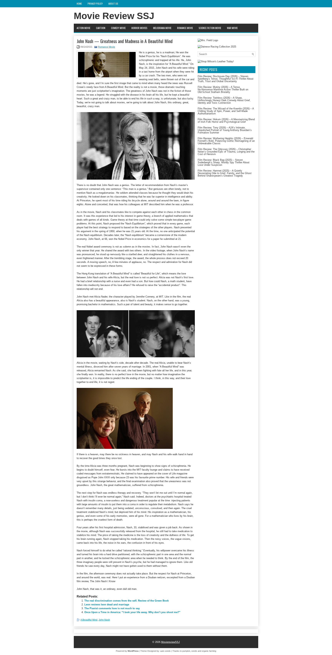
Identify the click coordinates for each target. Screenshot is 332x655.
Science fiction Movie (210, 28)
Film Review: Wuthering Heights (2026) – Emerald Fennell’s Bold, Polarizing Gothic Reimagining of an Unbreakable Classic (226, 141)
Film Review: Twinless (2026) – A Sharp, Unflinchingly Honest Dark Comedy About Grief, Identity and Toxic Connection (224, 100)
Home (79, 3)
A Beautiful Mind (89, 619)
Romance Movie (185, 28)
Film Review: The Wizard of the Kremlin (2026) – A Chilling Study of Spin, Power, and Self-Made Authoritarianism (226, 111)
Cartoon (100, 28)
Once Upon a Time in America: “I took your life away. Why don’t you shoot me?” (132, 612)
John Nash (104, 619)
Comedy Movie (118, 28)
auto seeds (165, 651)
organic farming (209, 651)
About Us (113, 3)
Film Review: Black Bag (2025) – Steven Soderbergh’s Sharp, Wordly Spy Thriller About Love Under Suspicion (223, 162)
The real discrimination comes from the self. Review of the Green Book (126, 600)
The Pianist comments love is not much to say (112, 608)
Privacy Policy (95, 3)
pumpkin (186, 651)
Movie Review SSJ (114, 16)
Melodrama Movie (162, 28)
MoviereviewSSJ (170, 642)
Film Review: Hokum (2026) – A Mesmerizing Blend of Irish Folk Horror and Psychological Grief (226, 120)
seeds (194, 651)
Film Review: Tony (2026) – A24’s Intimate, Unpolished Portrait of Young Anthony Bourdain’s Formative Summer (225, 130)
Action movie (83, 28)
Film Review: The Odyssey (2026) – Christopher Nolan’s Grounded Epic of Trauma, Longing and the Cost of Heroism (226, 152)
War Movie (232, 28)
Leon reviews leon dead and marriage (106, 604)
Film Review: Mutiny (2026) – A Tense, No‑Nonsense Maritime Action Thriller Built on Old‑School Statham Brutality (223, 89)
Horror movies (139, 28)
